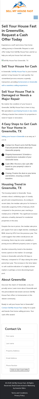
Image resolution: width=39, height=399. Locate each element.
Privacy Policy (20, 395)
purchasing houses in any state (25, 111)
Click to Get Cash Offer (19, 370)
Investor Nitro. (20, 388)
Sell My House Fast (18, 72)
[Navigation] (36, 17)
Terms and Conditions (19, 393)
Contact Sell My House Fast (12, 308)
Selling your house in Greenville (13, 136)
